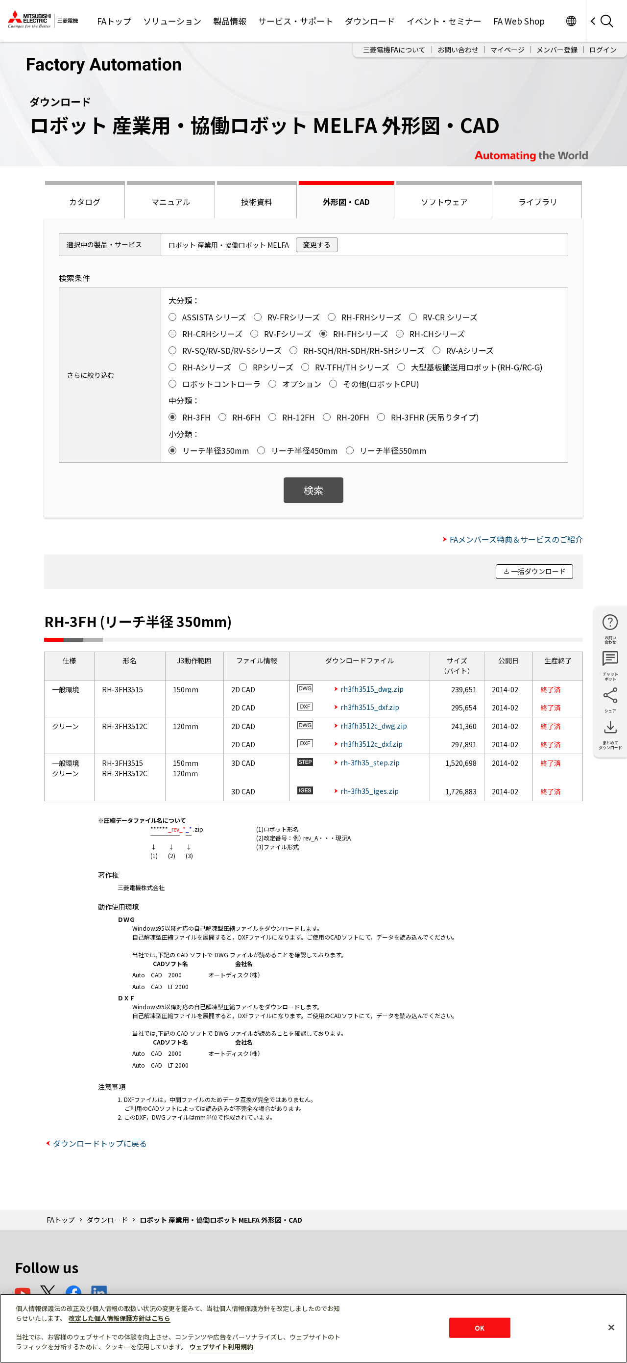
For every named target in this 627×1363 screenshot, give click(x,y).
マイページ (507, 49)
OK (479, 1327)
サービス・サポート (295, 21)
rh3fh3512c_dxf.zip (371, 744)
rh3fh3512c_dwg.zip (373, 726)
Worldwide (571, 21)
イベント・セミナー (444, 21)
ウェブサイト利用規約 (221, 1346)
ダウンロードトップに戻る (100, 1143)
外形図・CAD (346, 202)
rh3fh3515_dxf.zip (369, 707)
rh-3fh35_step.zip (370, 762)
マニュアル (171, 202)
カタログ (84, 202)
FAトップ (114, 21)
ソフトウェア (444, 202)
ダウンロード (370, 21)
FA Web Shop (519, 21)
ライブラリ (537, 202)
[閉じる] (611, 1327)
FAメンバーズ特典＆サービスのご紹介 (516, 539)
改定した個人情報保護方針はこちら (119, 1318)
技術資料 (256, 202)
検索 (313, 490)
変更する (317, 244)
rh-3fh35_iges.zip (369, 791)
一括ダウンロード (538, 571)
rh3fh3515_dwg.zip (372, 689)
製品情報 (229, 21)
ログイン (603, 49)
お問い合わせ (458, 49)
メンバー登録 (557, 49)
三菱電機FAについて (394, 49)
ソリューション (172, 21)
